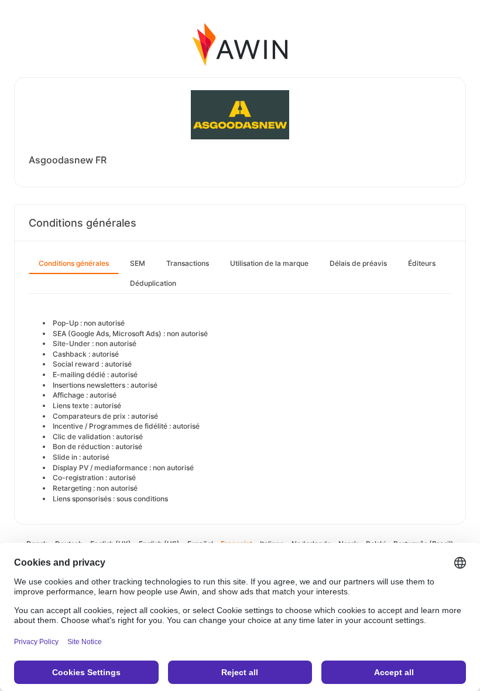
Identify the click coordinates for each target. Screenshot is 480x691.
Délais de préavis (358, 263)
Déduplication (153, 283)
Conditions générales (74, 263)
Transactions (187, 263)
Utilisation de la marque (269, 263)
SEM (137, 263)
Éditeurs (422, 263)
